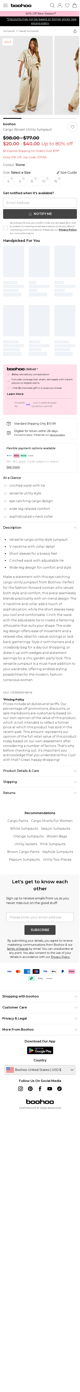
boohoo (9, 124)
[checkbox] (5, 228)
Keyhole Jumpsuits (57, 852)
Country (40, 1060)
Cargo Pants (18, 821)
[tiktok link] (59, 1088)
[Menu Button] (5, 5)
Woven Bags (57, 836)
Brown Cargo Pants (23, 852)
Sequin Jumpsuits (55, 828)
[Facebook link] (40, 1088)
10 (43, 181)
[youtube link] (49, 1088)
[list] (40, 14)
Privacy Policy (68, 229)
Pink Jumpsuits (52, 844)
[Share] (74, 31)
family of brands (17, 949)
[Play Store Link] (40, 1050)
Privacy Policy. (60, 957)
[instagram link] (20, 1088)
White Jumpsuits (24, 828)
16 (55, 181)
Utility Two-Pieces (57, 859)
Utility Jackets (26, 844)
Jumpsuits (9, 30)
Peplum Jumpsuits (24, 859)
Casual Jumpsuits (29, 30)
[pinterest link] (30, 1088)
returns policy (57, 434)
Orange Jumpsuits (28, 836)
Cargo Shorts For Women (52, 821)
